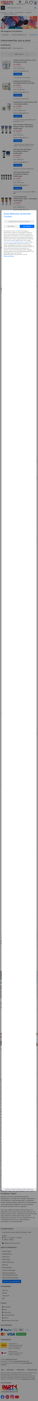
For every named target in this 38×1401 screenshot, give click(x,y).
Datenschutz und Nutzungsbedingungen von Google (16, 242)
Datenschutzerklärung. (9, 256)
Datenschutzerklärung (17, 1189)
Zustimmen (27, 226)
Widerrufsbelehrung (28, 1189)
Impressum (8, 1189)
